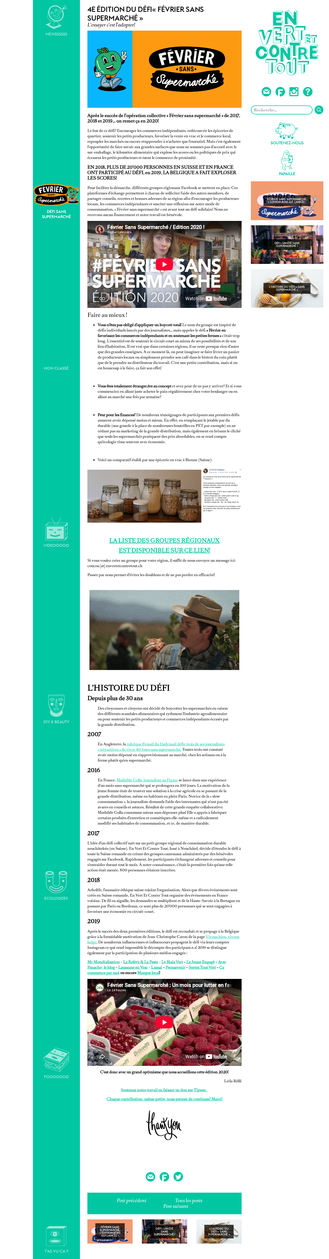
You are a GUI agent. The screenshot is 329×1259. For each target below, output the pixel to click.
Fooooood (56, 1076)
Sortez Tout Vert (202, 967)
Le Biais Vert (172, 962)
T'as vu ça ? (56, 1251)
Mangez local (148, 972)
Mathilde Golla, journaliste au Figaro (147, 780)
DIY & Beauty (56, 721)
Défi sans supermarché (56, 214)
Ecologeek (56, 898)
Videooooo (56, 545)
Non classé (56, 368)
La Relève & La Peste (140, 962)
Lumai (156, 967)
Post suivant (175, 1206)
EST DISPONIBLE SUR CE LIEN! (164, 550)
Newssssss (56, 34)
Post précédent (131, 1200)
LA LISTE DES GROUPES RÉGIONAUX (164, 540)
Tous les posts (188, 1200)
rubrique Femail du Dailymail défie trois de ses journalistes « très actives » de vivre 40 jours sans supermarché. (161, 746)
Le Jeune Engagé (200, 962)
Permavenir (175, 967)
